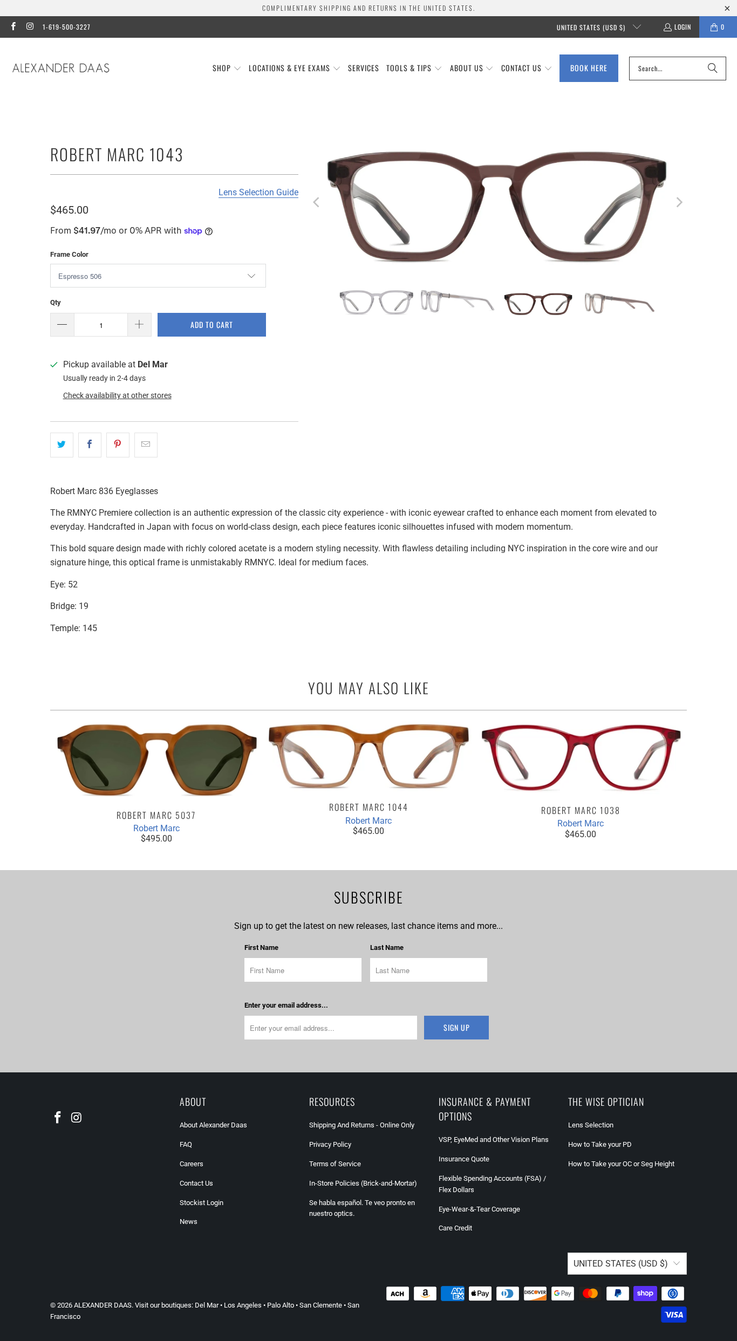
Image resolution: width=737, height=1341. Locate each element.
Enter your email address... (286, 1005)
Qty (55, 302)
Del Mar (207, 1305)
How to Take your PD (600, 1144)
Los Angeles (243, 1305)
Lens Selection (590, 1125)
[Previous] (317, 202)
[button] (227, 68)
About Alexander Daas (213, 1125)
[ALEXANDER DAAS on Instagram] (29, 26)
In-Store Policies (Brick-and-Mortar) (363, 1183)
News (188, 1221)
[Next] (678, 202)
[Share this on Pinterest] (117, 445)
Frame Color (69, 254)
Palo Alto (280, 1305)
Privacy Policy (330, 1144)
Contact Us (196, 1183)
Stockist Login (201, 1203)
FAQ (186, 1144)
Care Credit (455, 1228)
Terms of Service (335, 1164)
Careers (191, 1164)
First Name (261, 947)
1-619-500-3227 (67, 26)
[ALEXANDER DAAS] (61, 68)
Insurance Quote (464, 1159)
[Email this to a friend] (146, 445)
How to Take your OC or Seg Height (621, 1164)
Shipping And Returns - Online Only (361, 1125)
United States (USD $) (592, 27)
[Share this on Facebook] (89, 445)
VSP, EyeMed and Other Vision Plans (494, 1139)
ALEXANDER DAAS (103, 1305)
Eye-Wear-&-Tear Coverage (479, 1209)
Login (682, 26)
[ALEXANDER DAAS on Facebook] (12, 26)
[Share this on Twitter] (61, 445)
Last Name (387, 947)
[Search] (712, 68)
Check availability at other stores (117, 395)
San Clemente (320, 1305)
